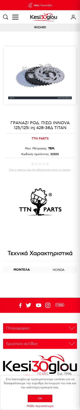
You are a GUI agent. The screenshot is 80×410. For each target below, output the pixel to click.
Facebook (18, 305)
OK (40, 398)
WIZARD (40, 27)
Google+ (48, 305)
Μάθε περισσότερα (40, 406)
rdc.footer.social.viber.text (59, 305)
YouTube (28, 305)
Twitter (38, 305)
